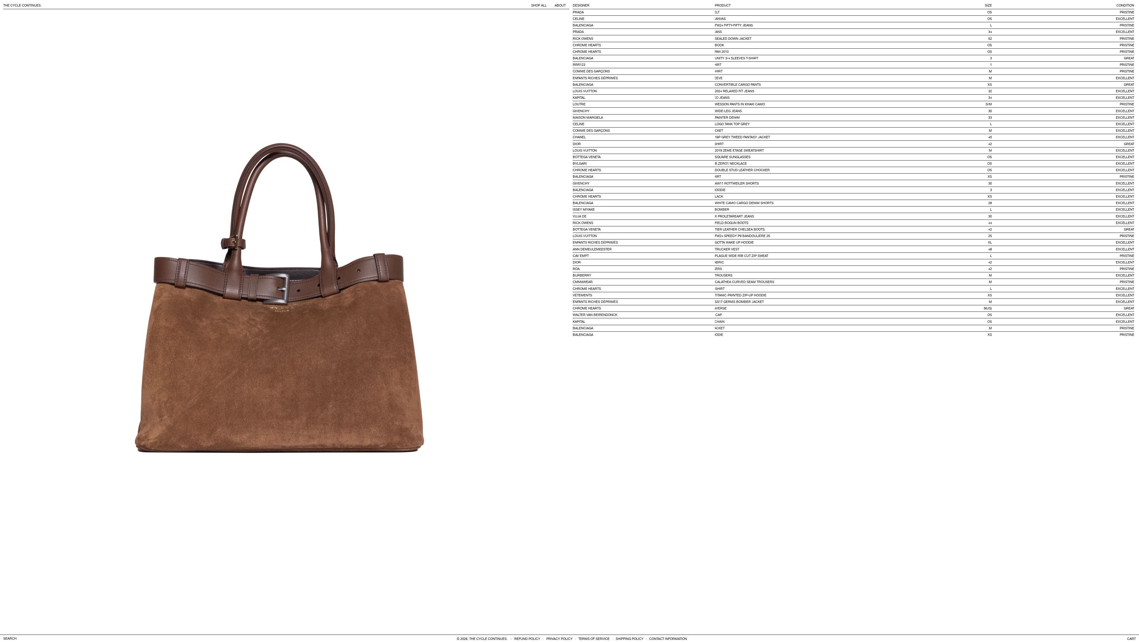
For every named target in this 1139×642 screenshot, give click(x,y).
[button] (1131, 638)
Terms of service (594, 639)
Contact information (668, 639)
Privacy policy (559, 639)
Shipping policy (629, 639)
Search (10, 638)
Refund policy (527, 639)
